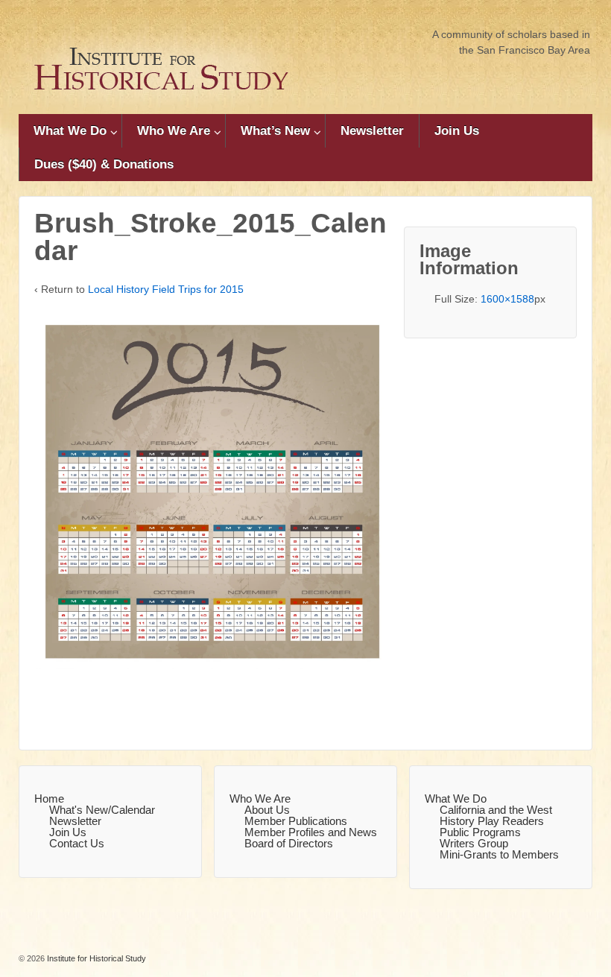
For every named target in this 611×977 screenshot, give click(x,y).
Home (49, 798)
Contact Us (76, 843)
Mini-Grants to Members (499, 854)
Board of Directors (288, 843)
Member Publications (295, 821)
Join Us (456, 131)
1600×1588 (507, 299)
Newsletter (372, 131)
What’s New (275, 131)
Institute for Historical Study (95, 958)
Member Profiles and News (310, 832)
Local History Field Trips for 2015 (166, 289)
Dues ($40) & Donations (104, 164)
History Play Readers (492, 821)
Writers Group (474, 843)
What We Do (70, 131)
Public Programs (480, 832)
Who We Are (173, 131)
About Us (267, 809)
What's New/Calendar (102, 809)
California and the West (496, 809)
